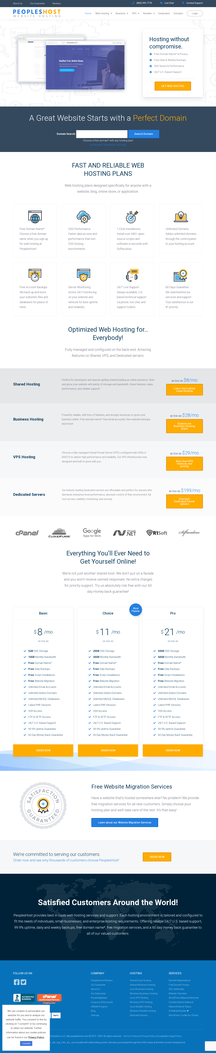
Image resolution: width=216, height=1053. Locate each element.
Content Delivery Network (181, 1002)
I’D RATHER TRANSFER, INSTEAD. (108, 144)
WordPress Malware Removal (183, 998)
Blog (93, 1011)
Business (120, 13)
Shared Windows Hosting (142, 985)
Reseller (147, 13)
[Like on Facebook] (16, 984)
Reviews (56, 3)
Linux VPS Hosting (139, 998)
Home (88, 13)
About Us (17, 3)
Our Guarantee (37, 3)
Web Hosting (102, 13)
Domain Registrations (179, 980)
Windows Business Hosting (143, 993)
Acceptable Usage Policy (169, 1036)
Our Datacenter (98, 993)
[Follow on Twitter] (23, 984)
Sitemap (95, 1015)
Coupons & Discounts (102, 1002)
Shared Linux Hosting (140, 980)
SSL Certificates (176, 989)
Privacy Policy (148, 1036)
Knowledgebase (99, 998)
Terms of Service (131, 1036)
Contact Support (194, 3)
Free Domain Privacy (179, 985)
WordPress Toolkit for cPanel (183, 1015)
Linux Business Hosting (141, 989)
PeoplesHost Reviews (102, 980)
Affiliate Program (99, 1006)
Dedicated (164, 13)
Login (195, 13)
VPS (134, 13)
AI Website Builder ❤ (179, 1011)
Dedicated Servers (139, 1015)
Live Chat (169, 3)
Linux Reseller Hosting (141, 1006)
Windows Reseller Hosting (143, 1011)
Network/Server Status (180, 1006)
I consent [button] (26, 1043)
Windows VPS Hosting (141, 1002)
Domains (178, 13)
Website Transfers (178, 993)
